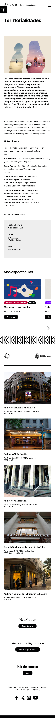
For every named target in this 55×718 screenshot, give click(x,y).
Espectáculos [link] (31, 5)
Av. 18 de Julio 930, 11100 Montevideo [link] (20, 458)
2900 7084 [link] (8, 413)
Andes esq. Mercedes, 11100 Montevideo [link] (21, 411)
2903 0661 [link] (18, 553)
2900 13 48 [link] (8, 460)
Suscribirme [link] (27, 626)
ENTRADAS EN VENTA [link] (14, 214)
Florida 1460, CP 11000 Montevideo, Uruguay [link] (27, 687)
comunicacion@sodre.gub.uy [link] (27, 689)
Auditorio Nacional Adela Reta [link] (19, 407)
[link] (13, 5)
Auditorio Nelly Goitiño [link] (15, 454)
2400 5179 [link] (8, 506)
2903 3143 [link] (8, 553)
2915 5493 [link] (8, 600)
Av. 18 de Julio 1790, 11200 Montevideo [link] (20, 504)
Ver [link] (27, 673)
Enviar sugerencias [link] (28, 649)
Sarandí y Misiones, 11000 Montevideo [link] (20, 597)
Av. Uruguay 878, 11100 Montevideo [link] (19, 551)
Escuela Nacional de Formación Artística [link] (24, 547)
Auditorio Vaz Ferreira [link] (15, 500)
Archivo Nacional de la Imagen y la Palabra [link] (25, 594)
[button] (3, 9)
